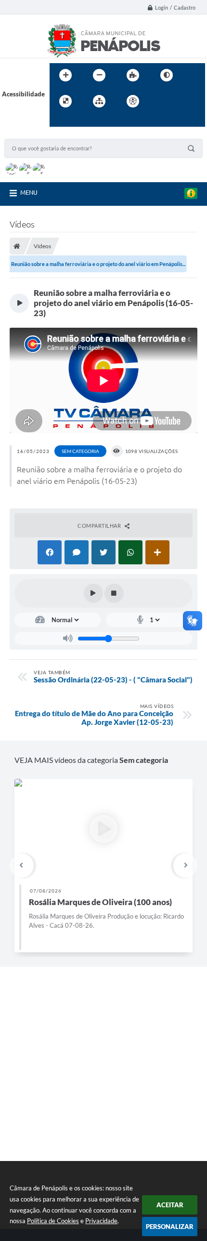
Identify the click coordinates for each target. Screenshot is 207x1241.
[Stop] (114, 593)
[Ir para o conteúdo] (160, 101)
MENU (29, 192)
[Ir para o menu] (181, 101)
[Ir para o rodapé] (80, 121)
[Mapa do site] (99, 101)
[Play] (93, 593)
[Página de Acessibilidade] (133, 101)
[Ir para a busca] (59, 121)
